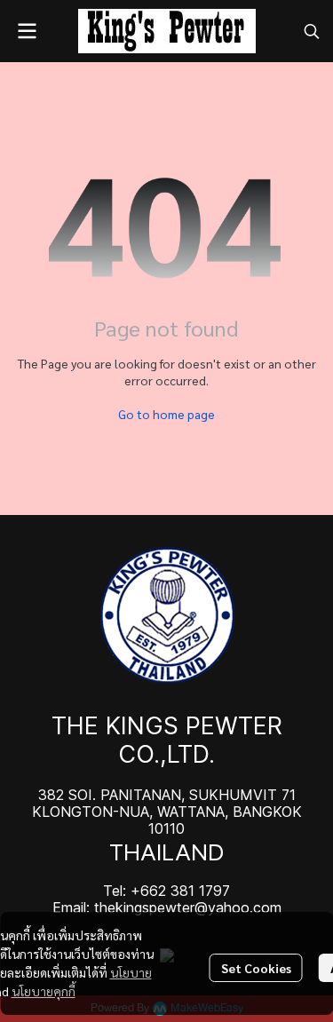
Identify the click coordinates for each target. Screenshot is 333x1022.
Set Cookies (256, 968)
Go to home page (166, 414)
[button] (311, 31)
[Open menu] (26, 31)
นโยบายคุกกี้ (43, 991)
